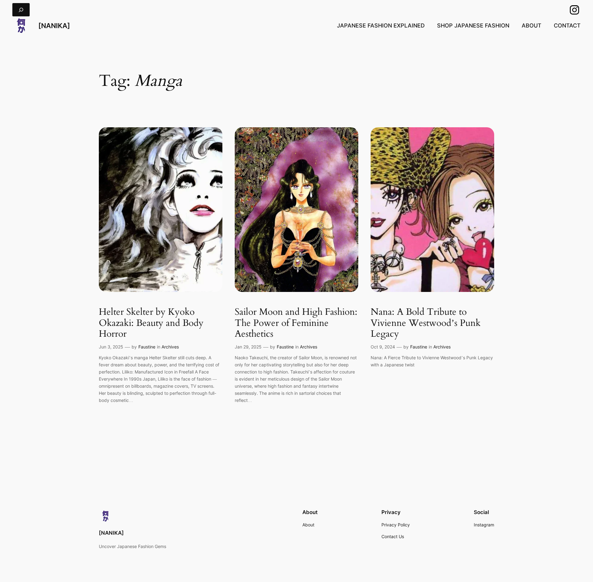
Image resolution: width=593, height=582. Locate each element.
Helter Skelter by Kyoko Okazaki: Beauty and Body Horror (151, 323)
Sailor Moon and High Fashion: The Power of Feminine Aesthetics (296, 323)
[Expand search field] (21, 9)
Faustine (146, 346)
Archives (170, 346)
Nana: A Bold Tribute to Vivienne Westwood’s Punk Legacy (426, 323)
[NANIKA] (54, 26)
